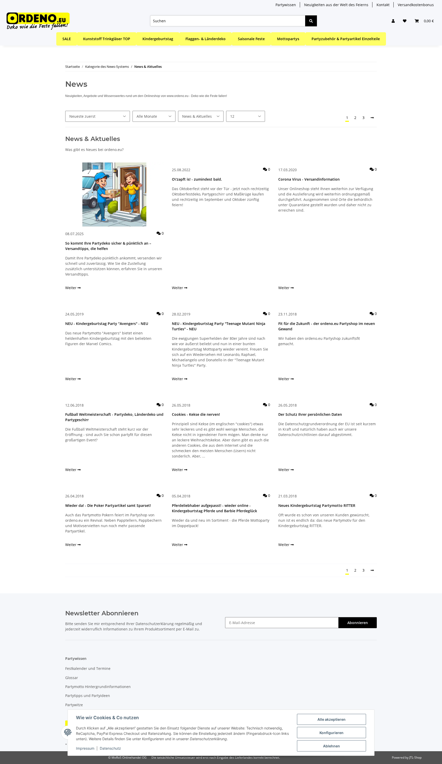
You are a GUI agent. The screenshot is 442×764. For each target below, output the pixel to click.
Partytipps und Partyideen (87, 695)
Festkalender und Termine (87, 668)
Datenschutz (110, 748)
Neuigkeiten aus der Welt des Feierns (336, 4)
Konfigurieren (331, 732)
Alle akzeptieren (331, 719)
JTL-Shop (415, 757)
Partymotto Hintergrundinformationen (98, 686)
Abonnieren (357, 622)
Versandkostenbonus (416, 4)
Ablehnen (331, 746)
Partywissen (285, 4)
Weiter (71, 287)
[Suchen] (311, 20)
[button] (393, 21)
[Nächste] (372, 117)
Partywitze (74, 704)
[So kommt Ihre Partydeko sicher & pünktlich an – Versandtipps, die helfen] (114, 194)
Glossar (71, 677)
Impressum (85, 748)
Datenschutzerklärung (155, 623)
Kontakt (383, 4)
